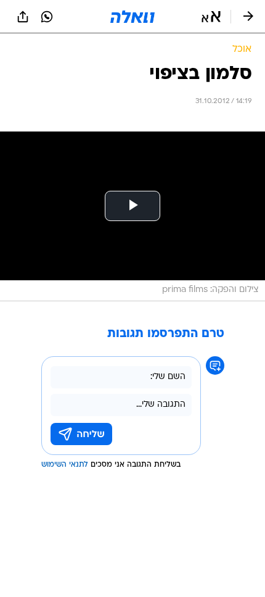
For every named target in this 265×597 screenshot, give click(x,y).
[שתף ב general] (23, 16)
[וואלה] (132, 16)
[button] (211, 16)
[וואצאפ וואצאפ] (47, 16)
